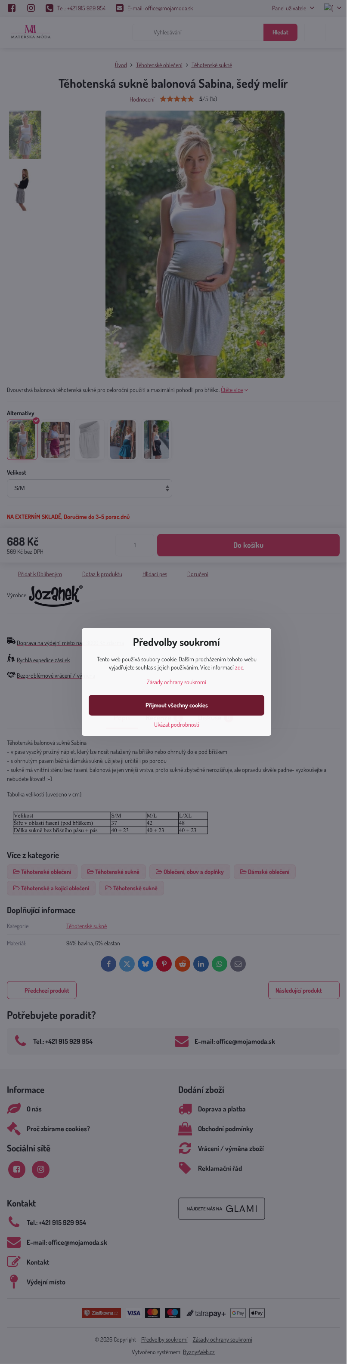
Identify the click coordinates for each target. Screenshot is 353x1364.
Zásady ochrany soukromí (176, 681)
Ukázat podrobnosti (176, 724)
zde (239, 667)
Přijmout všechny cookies (177, 705)
